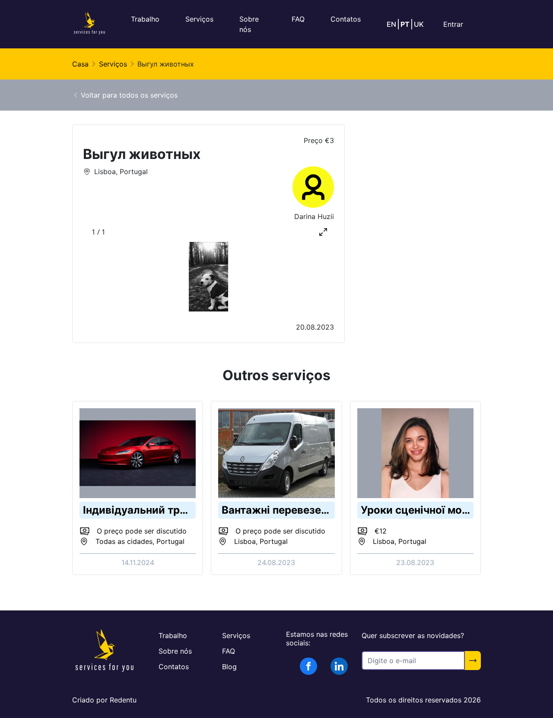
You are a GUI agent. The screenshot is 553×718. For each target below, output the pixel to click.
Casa (80, 64)
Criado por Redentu (104, 700)
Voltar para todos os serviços (129, 95)
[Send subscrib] (473, 660)
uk (419, 24)
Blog (229, 666)
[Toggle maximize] (323, 232)
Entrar (453, 24)
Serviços (199, 19)
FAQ (298, 19)
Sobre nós (175, 651)
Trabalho (145, 19)
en (391, 24)
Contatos (346, 19)
